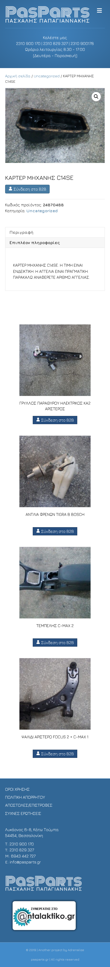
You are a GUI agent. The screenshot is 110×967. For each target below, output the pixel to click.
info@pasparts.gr (25, 862)
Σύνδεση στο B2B (29, 189)
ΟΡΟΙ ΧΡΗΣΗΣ (17, 789)
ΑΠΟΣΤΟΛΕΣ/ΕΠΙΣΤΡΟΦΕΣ (28, 805)
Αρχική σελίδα (17, 76)
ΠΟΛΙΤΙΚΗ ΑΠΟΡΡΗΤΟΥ (25, 797)
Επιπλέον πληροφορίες (34, 242)
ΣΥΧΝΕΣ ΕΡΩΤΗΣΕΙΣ (23, 813)
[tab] (55, 232)
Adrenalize (76, 950)
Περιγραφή (21, 232)
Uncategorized (47, 76)
